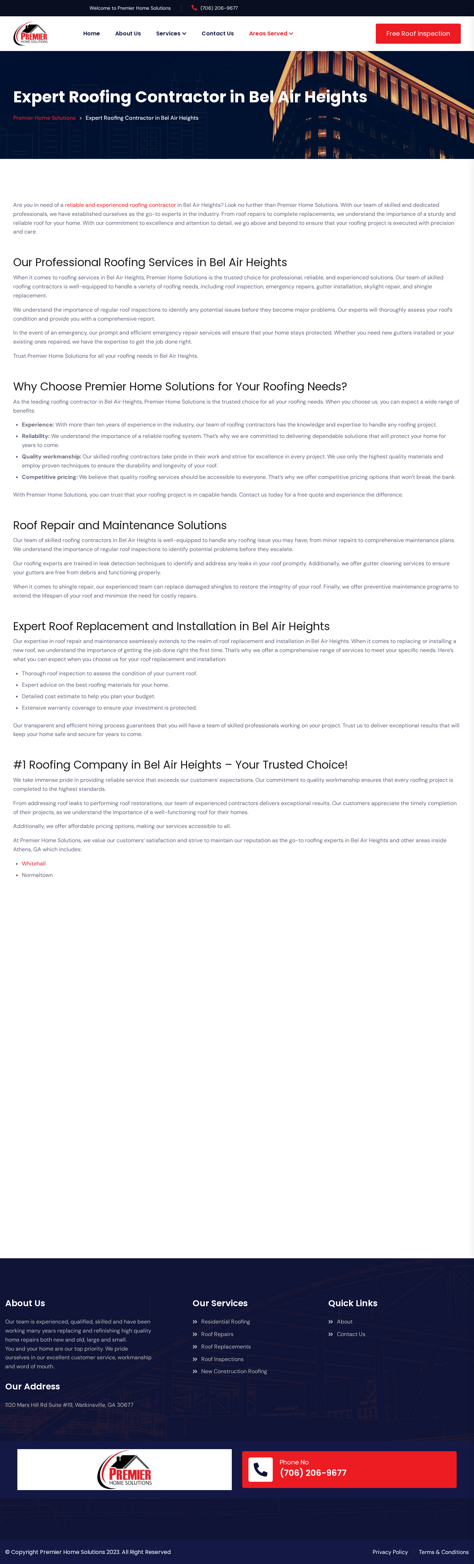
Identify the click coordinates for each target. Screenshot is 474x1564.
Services (168, 33)
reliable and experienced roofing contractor (120, 205)
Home (91, 33)
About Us (128, 33)
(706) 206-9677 (219, 8)
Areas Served (268, 33)
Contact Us (218, 33)
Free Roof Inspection (418, 33)
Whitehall (34, 863)
